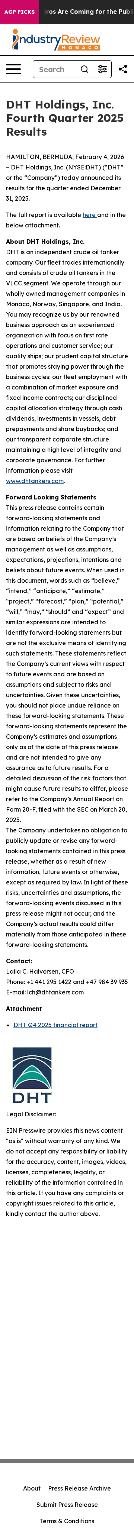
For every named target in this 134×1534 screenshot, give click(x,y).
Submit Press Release (67, 1504)
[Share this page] (123, 69)
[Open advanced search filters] (102, 69)
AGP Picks (19, 12)
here (89, 215)
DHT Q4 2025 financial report (55, 1025)
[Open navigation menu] (13, 69)
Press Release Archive (79, 1488)
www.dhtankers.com (35, 481)
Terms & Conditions (67, 1521)
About (32, 1488)
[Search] (84, 69)
